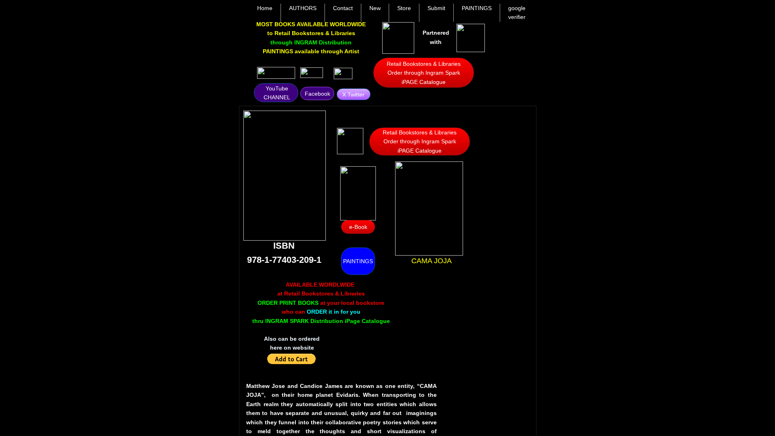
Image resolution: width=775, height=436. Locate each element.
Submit (436, 8)
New (375, 8)
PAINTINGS (477, 8)
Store (404, 8)
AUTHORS (302, 8)
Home (264, 8)
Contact (343, 8)
